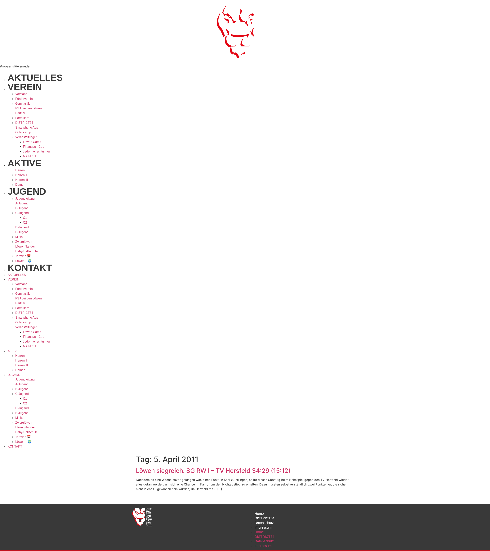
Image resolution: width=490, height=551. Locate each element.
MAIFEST (29, 156)
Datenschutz (264, 523)
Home (259, 514)
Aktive (24, 163)
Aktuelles (35, 78)
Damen (20, 184)
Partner (20, 113)
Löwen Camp (32, 141)
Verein (25, 87)
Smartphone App (26, 127)
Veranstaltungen (26, 137)
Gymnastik (22, 103)
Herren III (21, 179)
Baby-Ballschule (26, 251)
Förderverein (24, 98)
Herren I (20, 170)
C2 (25, 222)
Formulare (22, 118)
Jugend (27, 191)
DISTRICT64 (24, 122)
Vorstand (21, 94)
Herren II (21, 175)
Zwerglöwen (23, 241)
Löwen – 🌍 (23, 260)
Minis (19, 237)
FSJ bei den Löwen (28, 108)
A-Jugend (22, 203)
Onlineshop (23, 132)
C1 (25, 217)
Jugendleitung (25, 198)
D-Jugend (22, 227)
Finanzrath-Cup (33, 146)
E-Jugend (22, 232)
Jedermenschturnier (36, 151)
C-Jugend (22, 213)
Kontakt (30, 268)
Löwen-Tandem (25, 246)
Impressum (263, 527)
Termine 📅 (23, 256)
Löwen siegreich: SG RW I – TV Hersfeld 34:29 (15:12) (213, 470)
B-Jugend (22, 208)
